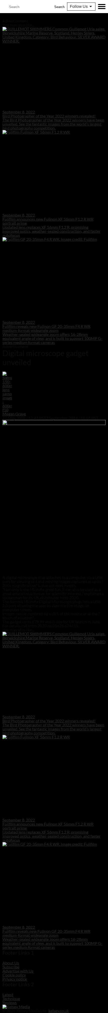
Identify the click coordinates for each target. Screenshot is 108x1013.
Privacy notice (15, 979)
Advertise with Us (18, 970)
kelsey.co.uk (58, 1010)
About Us (11, 962)
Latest (8, 994)
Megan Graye (14, 413)
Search (59, 7)
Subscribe (11, 966)
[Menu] (101, 6)
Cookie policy (14, 974)
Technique (11, 998)
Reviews (10, 1002)
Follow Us (79, 6)
